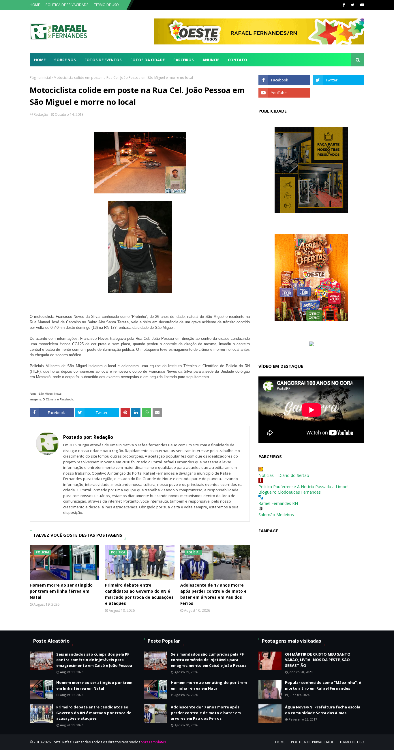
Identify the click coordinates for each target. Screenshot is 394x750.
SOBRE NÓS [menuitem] (65, 59)
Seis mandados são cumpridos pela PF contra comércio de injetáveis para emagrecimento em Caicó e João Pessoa (94, 660)
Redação (41, 114)
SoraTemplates (153, 742)
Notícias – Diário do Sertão (283, 475)
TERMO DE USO (106, 4)
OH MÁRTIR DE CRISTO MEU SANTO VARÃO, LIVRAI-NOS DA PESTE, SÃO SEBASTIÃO (317, 660)
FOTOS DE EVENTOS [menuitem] (103, 59)
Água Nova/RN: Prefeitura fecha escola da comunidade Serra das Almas (322, 709)
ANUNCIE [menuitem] (210, 59)
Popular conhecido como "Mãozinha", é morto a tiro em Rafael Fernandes (323, 685)
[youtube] (361, 5)
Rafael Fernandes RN (278, 503)
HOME (35, 4)
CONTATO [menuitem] (237, 59)
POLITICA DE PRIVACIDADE (67, 4)
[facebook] (343, 5)
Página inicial (40, 77)
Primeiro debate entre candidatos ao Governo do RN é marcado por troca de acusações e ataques (139, 594)
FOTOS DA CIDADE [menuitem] (147, 59)
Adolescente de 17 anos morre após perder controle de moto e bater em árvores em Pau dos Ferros (213, 594)
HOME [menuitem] (40, 59)
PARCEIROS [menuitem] (183, 59)
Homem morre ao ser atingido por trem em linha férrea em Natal (61, 591)
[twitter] (352, 5)
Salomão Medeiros (276, 514)
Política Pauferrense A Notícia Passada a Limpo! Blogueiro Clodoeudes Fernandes (303, 489)
